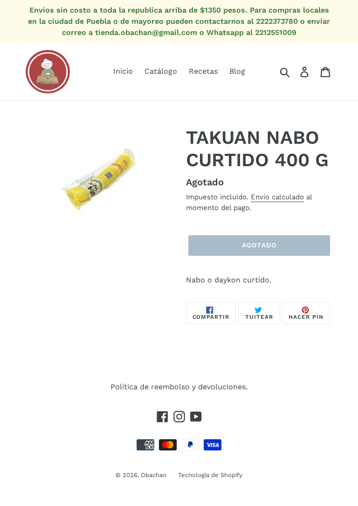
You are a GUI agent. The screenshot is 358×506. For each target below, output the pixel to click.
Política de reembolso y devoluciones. (179, 386)
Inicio (123, 71)
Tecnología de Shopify (210, 474)
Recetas (203, 71)
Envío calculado (277, 197)
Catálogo (161, 71)
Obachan (153, 474)
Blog (237, 71)
